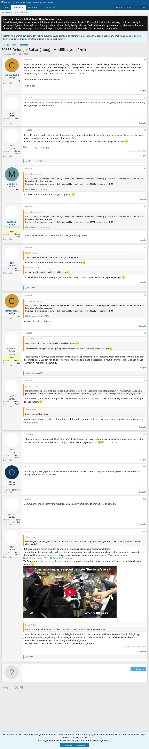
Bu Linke (136, 35)
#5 (145, 206)
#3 (145, 130)
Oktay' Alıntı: (30, 537)
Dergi (6, 7)
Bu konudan (105, 22)
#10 (144, 434)
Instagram (58, 28)
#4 (145, 168)
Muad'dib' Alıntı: (32, 267)
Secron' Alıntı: (31, 625)
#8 (145, 333)
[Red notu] (145, 19)
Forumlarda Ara (22, 12)
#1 (145, 59)
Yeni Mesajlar (7, 12)
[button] (40, 7)
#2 (145, 97)
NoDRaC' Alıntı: (31, 253)
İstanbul (17, 151)
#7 (145, 295)
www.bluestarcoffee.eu (60, 102)
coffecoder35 (9, 54)
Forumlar (19, 7)
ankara (17, 118)
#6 (145, 247)
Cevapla (142, 90)
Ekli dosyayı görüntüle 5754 (37, 189)
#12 (144, 499)
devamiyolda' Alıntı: (33, 174)
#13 (144, 531)
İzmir (18, 520)
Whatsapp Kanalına (32, 28)
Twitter (70, 28)
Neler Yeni (33, 7)
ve (35, 373)
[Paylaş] (141, 59)
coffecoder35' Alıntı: (33, 409)
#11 (144, 466)
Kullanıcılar (50, 7)
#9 (145, 380)
